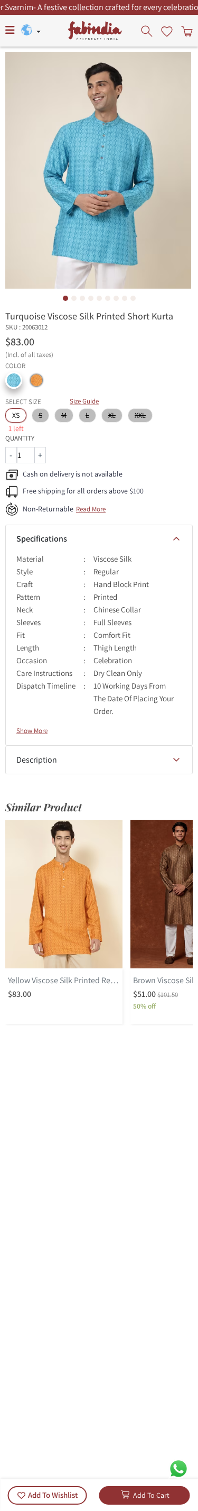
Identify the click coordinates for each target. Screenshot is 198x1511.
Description (36, 759)
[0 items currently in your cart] (186, 31)
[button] (13, 380)
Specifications (41, 538)
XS (16, 415)
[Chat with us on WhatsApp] (178, 1468)
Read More (91, 509)
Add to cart (151, 1495)
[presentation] (148, 31)
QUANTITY (19, 438)
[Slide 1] (65, 298)
